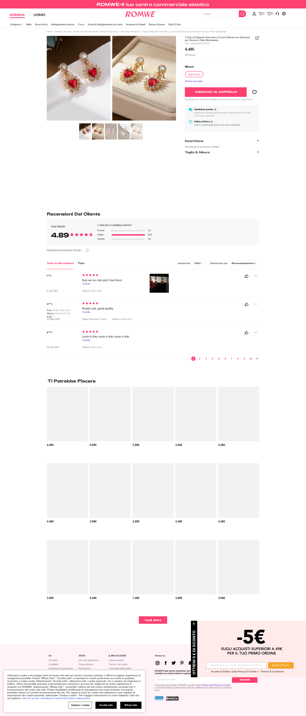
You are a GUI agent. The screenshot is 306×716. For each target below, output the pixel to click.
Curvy (81, 24)
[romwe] (140, 13)
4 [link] (212, 358)
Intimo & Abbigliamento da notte (105, 24)
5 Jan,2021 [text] (52, 291)
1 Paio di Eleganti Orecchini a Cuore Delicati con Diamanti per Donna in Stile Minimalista (217, 39)
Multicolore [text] (92, 291)
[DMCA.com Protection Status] (172, 698)
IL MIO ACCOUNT (117, 656)
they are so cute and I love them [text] (102, 280)
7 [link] (231, 358)
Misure (189, 66)
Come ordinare (86, 664)
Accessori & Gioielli (135, 24)
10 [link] (250, 358)
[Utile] (246, 276)
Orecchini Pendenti (130, 31)
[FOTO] (111, 79)
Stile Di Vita (174, 24)
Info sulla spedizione (88, 660)
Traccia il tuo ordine (118, 664)
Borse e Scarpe (157, 24)
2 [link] (199, 358)
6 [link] (225, 358)
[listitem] (67, 424)
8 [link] (238, 358)
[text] (112, 275)
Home (50, 31)
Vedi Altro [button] (153, 620)
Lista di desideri (116, 660)
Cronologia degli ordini (120, 668)
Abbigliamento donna (62, 24)
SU (50, 656)
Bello (29, 24)
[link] (153, 4)
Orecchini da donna (109, 31)
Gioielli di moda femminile (85, 31)
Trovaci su (160, 656)
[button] (254, 92)
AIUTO (82, 656)
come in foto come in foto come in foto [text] (105, 336)
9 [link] (244, 358)
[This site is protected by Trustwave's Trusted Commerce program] (159, 698)
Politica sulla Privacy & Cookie (216, 685)
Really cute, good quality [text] (97, 308)
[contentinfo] (50, 445)
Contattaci (53, 664)
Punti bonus (84, 668)
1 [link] (193, 358)
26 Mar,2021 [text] (53, 347)
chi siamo (53, 660)
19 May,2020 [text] (53, 319)
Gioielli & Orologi (63, 31)
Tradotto (86, 284)
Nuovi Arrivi (41, 24)
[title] (153, 380)
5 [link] (219, 358)
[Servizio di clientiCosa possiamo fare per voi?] (277, 13)
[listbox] (254, 13)
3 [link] (206, 358)
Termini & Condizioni (272, 671)
